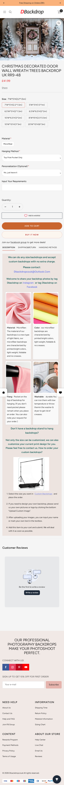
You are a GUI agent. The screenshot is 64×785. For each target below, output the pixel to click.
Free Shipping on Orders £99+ (32, 3)
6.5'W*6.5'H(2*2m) (38, 111)
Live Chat (39, 745)
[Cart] (59, 11)
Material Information (44, 719)
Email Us (38, 751)
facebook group (18, 242)
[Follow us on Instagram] (12, 667)
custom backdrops (43, 494)
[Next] (59, 56)
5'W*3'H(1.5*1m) (37, 105)
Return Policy (40, 713)
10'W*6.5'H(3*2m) (13, 118)
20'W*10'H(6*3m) (36, 124)
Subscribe (54, 684)
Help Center (40, 740)
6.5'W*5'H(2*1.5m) (13, 111)
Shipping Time (41, 708)
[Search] (10, 12)
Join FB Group (8, 724)
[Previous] (4, 56)
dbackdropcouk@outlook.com (32, 271)
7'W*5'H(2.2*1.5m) (13, 105)
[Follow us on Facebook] (5, 667)
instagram (28, 282)
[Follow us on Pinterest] (19, 667)
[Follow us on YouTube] (25, 667)
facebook (32, 286)
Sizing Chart (40, 724)
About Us (6, 708)
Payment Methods (10, 745)
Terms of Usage (9, 756)
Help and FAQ (8, 719)
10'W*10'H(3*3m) (13, 124)
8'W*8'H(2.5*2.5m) (38, 118)
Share (4, 88)
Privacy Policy (8, 751)
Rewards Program (10, 740)
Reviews (38, 756)
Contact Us (7, 713)
